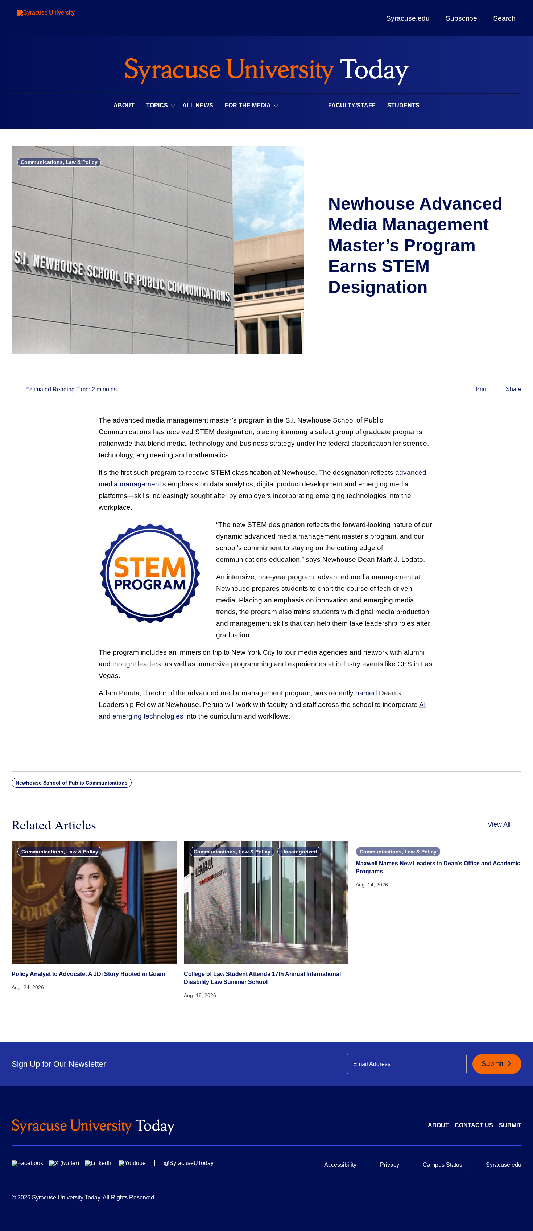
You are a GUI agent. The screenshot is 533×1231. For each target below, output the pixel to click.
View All (499, 824)
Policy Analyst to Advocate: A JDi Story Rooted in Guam (88, 974)
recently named (353, 693)
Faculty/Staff (352, 105)
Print (481, 389)
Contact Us (474, 1125)
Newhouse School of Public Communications (72, 783)
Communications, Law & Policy (59, 162)
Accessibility (340, 1165)
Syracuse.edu (408, 18)
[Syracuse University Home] (266, 69)
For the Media (248, 105)
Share (512, 389)
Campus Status (442, 1165)
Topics (157, 105)
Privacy (389, 1165)
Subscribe (461, 18)
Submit (493, 1063)
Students (403, 105)
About (124, 105)
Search (504, 18)
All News (197, 105)
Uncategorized (299, 852)
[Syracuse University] (62, 18)
